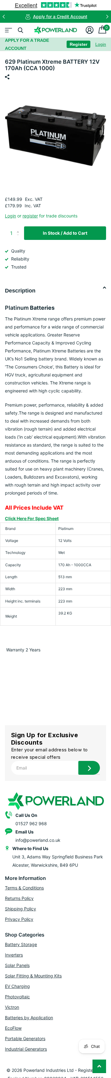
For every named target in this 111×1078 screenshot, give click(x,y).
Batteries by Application (29, 1017)
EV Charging (17, 986)
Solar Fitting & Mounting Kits (33, 975)
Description (20, 291)
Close (20, 30)
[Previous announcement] (3, 16)
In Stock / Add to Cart (65, 233)
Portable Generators (25, 1038)
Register (78, 44)
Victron (12, 1007)
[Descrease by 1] (19, 238)
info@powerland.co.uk (37, 840)
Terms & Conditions (24, 887)
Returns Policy (19, 898)
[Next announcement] (107, 16)
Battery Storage (21, 944)
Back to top (99, 1066)
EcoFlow (13, 1028)
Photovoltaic (17, 996)
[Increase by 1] (19, 228)
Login (100, 44)
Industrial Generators (26, 1049)
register (30, 215)
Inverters (14, 954)
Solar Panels (17, 965)
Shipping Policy (20, 908)
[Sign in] (89, 30)
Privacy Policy (19, 919)
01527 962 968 (31, 823)
